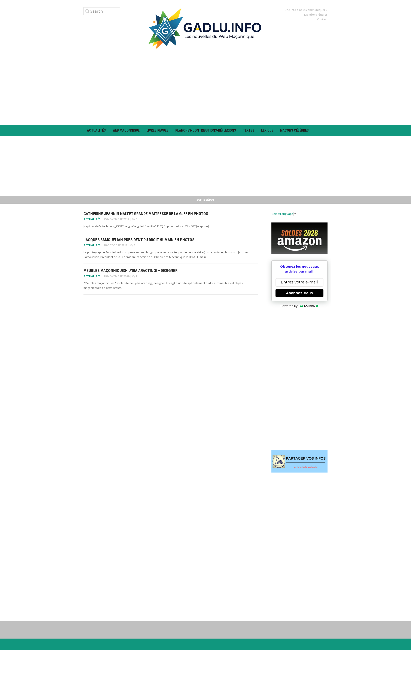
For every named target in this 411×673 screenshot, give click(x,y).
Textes (248, 130)
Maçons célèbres (294, 130)
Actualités (96, 130)
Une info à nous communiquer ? (306, 10)
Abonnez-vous (299, 293)
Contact (322, 19)
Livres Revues (157, 130)
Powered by (289, 306)
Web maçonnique (126, 130)
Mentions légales (316, 14)
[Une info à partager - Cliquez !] (299, 461)
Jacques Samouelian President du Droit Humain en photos (138, 239)
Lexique (267, 130)
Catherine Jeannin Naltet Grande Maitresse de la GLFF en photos (145, 213)
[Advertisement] (205, 87)
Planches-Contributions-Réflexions (205, 130)
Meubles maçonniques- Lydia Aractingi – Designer (130, 270)
